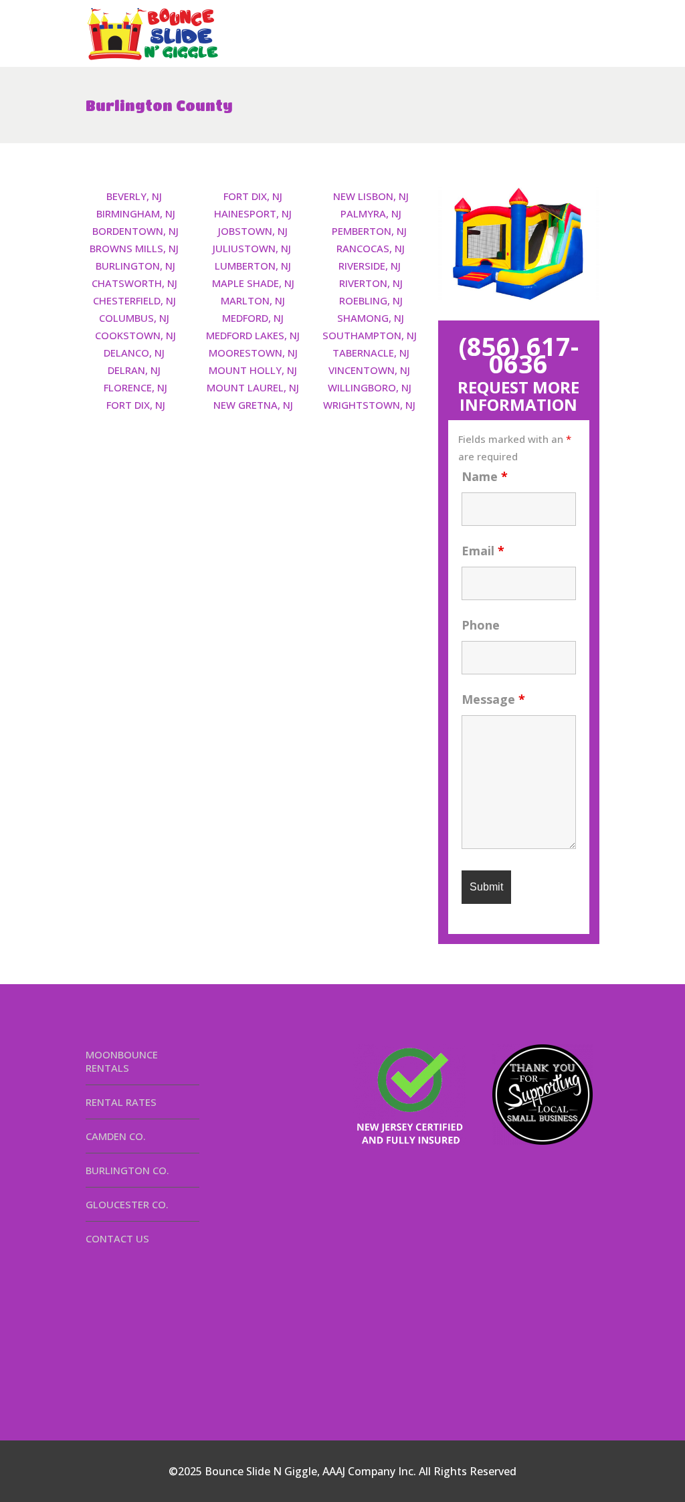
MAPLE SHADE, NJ (253, 283)
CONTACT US (117, 1238)
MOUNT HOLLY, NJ (253, 370)
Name (485, 476)
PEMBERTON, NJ (369, 231)
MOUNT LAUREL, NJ (253, 387)
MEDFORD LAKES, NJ (253, 335)
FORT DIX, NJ (135, 404)
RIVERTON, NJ (371, 283)
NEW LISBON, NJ (371, 196)
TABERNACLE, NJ (370, 352)
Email (483, 551)
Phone (481, 625)
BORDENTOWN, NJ (135, 231)
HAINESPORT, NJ (253, 213)
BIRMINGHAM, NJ (135, 213)
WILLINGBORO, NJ (369, 387)
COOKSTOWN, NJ (135, 335)
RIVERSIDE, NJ (369, 265)
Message (493, 699)
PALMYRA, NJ (370, 213)
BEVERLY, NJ (134, 196)
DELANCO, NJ (134, 352)
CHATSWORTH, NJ (134, 283)
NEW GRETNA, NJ (253, 404)
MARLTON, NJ (253, 300)
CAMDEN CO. (116, 1136)
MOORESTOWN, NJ (253, 352)
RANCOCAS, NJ (370, 248)
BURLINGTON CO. (127, 1170)
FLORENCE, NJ (135, 387)
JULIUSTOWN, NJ (252, 248)
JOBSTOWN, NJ (253, 231)
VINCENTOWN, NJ (369, 370)
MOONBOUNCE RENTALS (122, 1061)
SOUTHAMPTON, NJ (369, 335)
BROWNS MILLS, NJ (134, 248)
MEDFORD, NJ (253, 317)
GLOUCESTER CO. (127, 1204)
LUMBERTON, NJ (253, 265)
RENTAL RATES (121, 1102)
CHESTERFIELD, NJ (134, 300)
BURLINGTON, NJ (135, 265)
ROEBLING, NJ (371, 300)
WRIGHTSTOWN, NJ (369, 404)
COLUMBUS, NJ (134, 317)
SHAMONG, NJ (370, 317)
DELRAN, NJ (134, 370)
